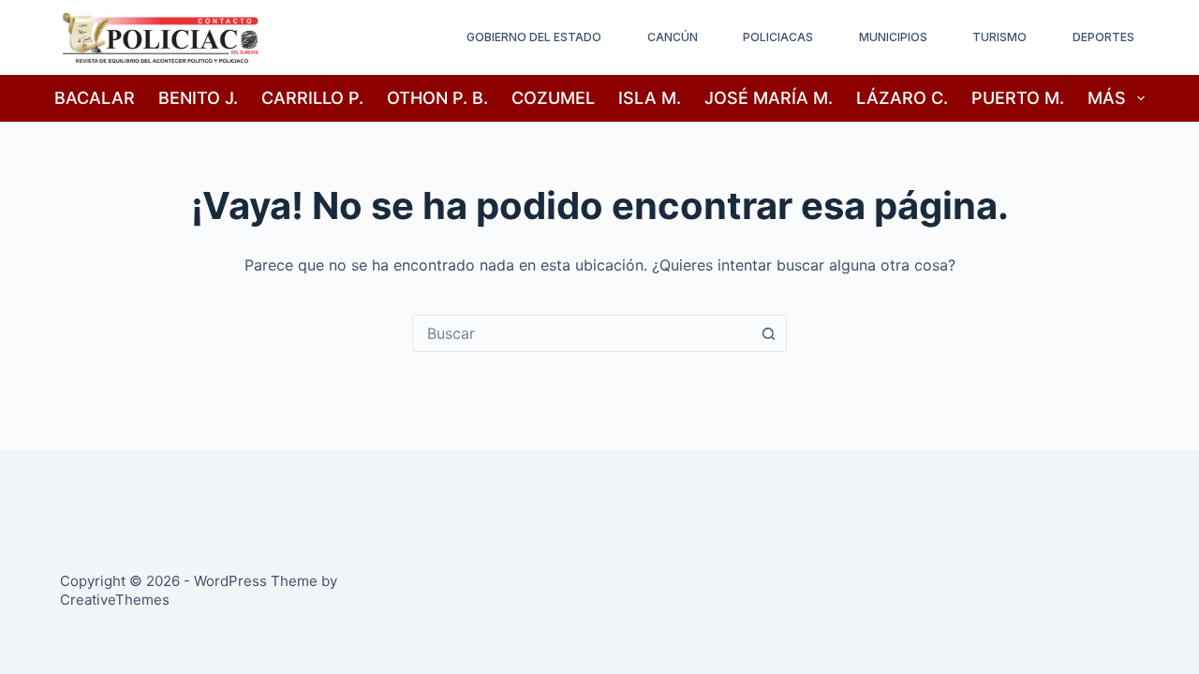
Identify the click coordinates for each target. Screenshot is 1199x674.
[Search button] (768, 333)
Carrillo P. (312, 98)
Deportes (1103, 37)
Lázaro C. (902, 98)
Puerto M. (1017, 98)
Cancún (672, 37)
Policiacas (778, 37)
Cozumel (553, 98)
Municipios (893, 37)
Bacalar (94, 98)
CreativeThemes (115, 599)
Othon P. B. (437, 98)
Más (1107, 98)
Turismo (999, 37)
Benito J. (198, 98)
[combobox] (581, 333)
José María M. (768, 98)
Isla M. (649, 98)
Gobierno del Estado (533, 37)
